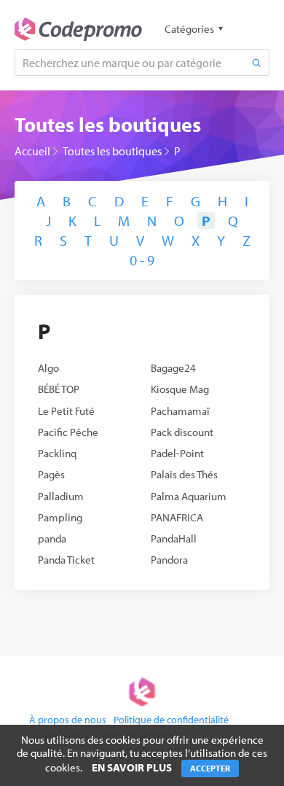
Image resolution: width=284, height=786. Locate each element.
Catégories (189, 29)
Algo (48, 368)
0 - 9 (142, 260)
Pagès (51, 474)
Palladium (61, 496)
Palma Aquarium (188, 496)
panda (52, 538)
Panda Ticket (66, 560)
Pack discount (182, 432)
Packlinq (57, 453)
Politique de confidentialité (171, 719)
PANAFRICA (177, 517)
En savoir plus (132, 767)
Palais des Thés (184, 474)
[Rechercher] (256, 62)
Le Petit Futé (66, 411)
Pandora (169, 560)
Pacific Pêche (68, 432)
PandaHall (174, 538)
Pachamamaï (180, 411)
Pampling (60, 517)
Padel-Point (177, 453)
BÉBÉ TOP (58, 389)
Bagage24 (173, 368)
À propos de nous (67, 719)
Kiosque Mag (180, 389)
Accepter (210, 768)
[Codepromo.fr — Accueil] (78, 29)
